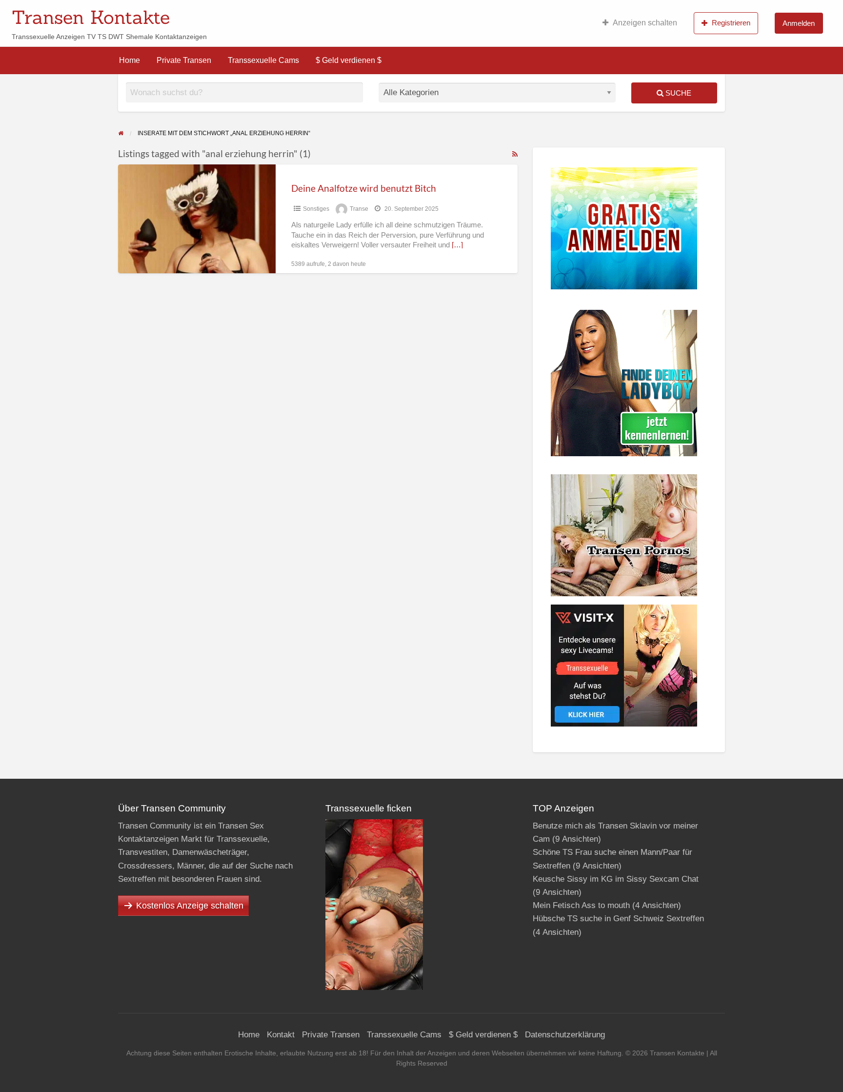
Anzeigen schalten (645, 23)
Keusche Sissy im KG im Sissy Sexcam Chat (616, 879)
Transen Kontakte (91, 17)
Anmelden (799, 23)
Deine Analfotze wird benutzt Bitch (363, 188)
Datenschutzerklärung (565, 1034)
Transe (359, 208)
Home (129, 60)
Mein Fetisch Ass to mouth (581, 905)
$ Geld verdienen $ (348, 60)
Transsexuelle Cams (263, 60)
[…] (457, 245)
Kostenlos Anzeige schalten (189, 905)
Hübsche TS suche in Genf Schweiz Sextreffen (618, 918)
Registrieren (731, 23)
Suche (677, 93)
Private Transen (184, 60)
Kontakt (281, 1034)
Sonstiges (316, 208)
